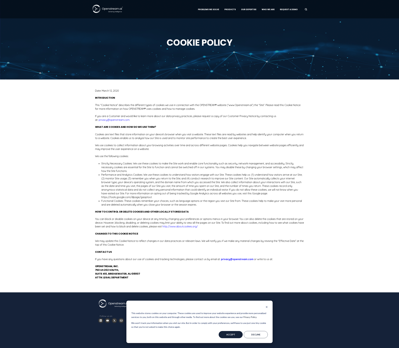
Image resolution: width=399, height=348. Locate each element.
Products (230, 9)
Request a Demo (289, 9)
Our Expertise (248, 9)
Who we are (268, 9)
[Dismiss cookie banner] (267, 307)
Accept (230, 334)
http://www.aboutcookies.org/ (180, 226)
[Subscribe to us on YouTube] (107, 320)
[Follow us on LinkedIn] (100, 320)
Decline (255, 334)
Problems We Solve (208, 9)
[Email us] (121, 320)
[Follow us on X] (114, 320)
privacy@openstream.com (114, 119)
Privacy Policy (249, 317)
